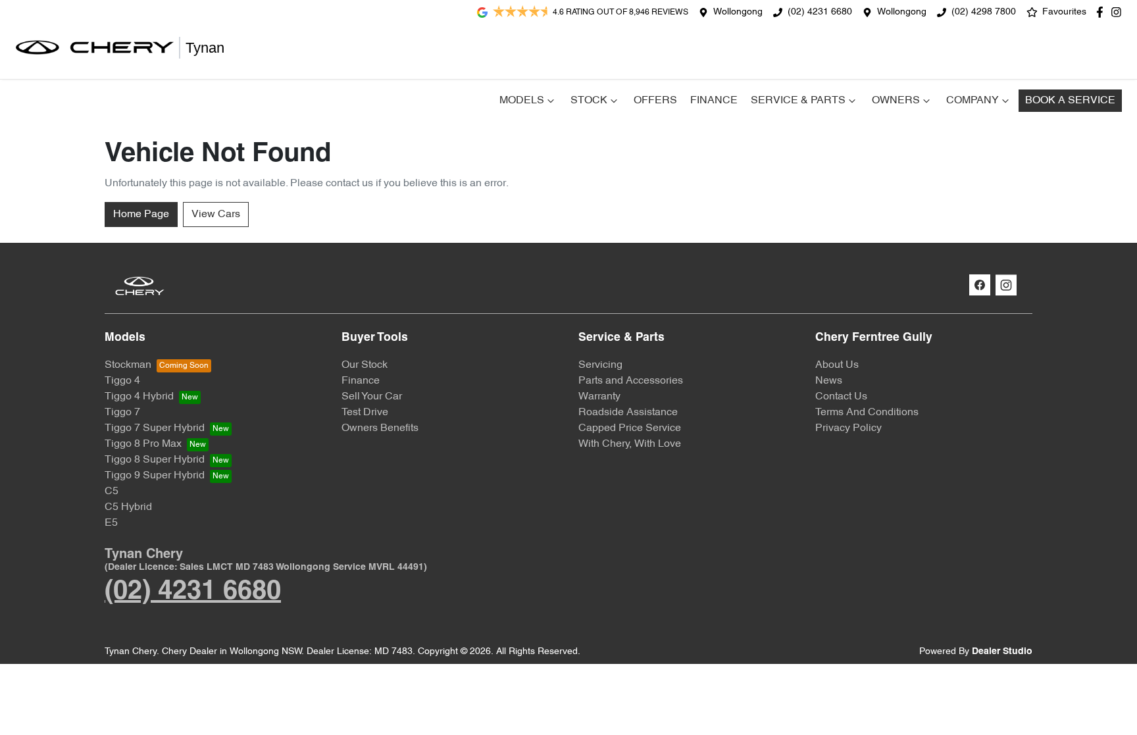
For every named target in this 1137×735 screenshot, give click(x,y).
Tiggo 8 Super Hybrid (155, 460)
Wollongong (738, 12)
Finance (714, 100)
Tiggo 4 (122, 381)
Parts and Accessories (630, 381)
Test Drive (364, 412)
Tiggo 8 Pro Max (143, 444)
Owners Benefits (379, 428)
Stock (588, 100)
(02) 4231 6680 (820, 12)
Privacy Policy (848, 428)
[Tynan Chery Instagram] (1119, 12)
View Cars (215, 214)
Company (972, 100)
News (828, 381)
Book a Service (1070, 100)
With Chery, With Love (629, 444)
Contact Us (841, 397)
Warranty (599, 397)
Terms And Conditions (867, 412)
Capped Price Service (629, 428)
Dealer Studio (1002, 651)
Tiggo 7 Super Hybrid (155, 428)
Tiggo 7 (122, 412)
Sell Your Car (371, 397)
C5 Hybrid (128, 507)
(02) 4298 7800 (983, 12)
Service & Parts (798, 100)
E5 (111, 523)
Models (521, 100)
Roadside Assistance (628, 412)
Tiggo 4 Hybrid (139, 397)
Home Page (141, 214)
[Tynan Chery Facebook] (1102, 12)
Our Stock (364, 365)
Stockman (128, 365)
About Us (837, 365)
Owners (896, 100)
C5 (111, 491)
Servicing (600, 365)
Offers (655, 100)
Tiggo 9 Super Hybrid (155, 475)
